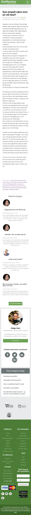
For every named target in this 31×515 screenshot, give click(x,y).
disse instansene (10, 510)
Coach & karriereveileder (23, 438)
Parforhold (6, 184)
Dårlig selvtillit (12, 184)
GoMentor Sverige (8, 451)
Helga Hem (24, 17)
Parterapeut (23, 443)
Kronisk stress (21, 186)
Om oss (8, 433)
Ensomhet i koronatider (11, 388)
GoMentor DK (7, 448)
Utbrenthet (6, 187)
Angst (12, 180)
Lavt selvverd (20, 184)
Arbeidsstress (6, 186)
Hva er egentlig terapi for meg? (13, 384)
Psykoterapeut (23, 435)
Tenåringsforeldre (14, 189)
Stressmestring (13, 187)
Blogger (8, 443)
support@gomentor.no (8, 483)
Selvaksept (6, 189)
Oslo (23, 457)
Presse (8, 446)
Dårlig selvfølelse (22, 187)
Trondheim (23, 462)
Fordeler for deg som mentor (7, 462)
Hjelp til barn (23, 446)
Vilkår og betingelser (7, 438)
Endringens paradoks (10, 376)
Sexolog (23, 441)
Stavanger (23, 465)
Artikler (8, 441)
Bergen (23, 459)
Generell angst (18, 180)
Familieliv (24, 182)
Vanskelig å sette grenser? (12, 380)
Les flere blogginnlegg (15, 303)
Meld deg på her (23, 484)
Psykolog (23, 433)
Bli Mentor (8, 459)
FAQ (8, 435)
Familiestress (14, 186)
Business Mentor (23, 448)
